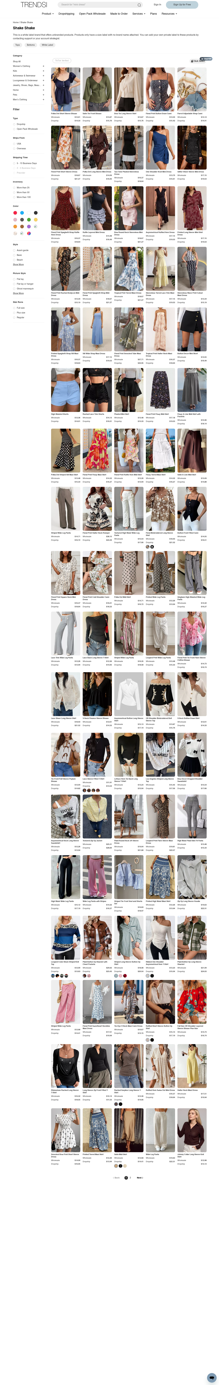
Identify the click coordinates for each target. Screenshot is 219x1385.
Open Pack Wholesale (92, 14)
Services (137, 14)
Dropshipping (66, 14)
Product (46, 14)
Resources (168, 14)
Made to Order (119, 14)
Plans (153, 14)
